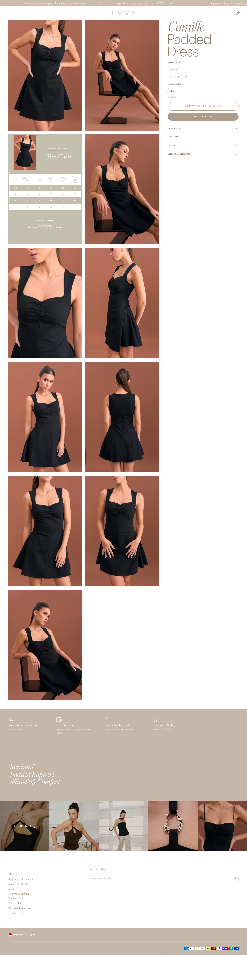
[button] (229, 13)
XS (171, 76)
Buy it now (203, 116)
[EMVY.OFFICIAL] (123, 13)
